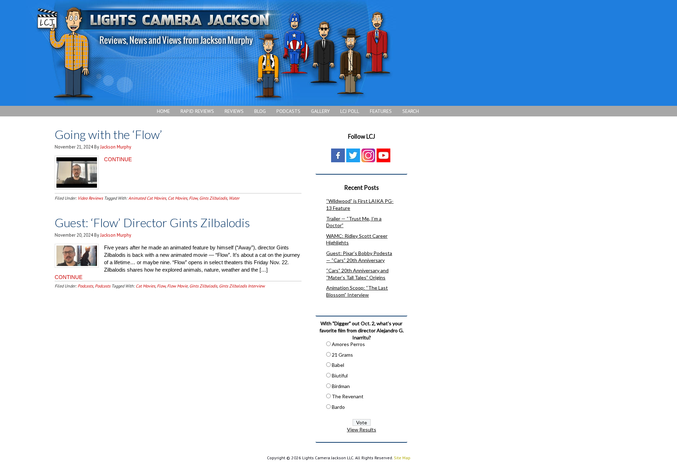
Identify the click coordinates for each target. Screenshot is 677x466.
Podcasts (85, 286)
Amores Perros (348, 344)
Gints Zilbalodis (213, 198)
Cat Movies (177, 198)
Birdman (341, 386)
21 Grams (342, 355)
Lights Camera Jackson (213, 53)
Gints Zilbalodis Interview (242, 286)
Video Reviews (90, 198)
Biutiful (340, 376)
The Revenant (348, 396)
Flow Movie (177, 286)
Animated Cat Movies (147, 198)
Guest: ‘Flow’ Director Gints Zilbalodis (152, 222)
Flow (193, 198)
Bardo (338, 407)
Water (234, 198)
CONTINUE (118, 159)
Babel (338, 365)
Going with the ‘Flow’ (108, 134)
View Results (361, 429)
